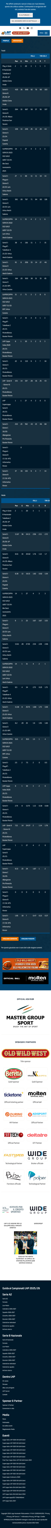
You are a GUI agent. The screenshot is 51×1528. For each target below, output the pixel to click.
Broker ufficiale (37, 1163)
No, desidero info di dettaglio (24, 21)
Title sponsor (25, 1061)
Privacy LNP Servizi (13, 1516)
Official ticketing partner (13, 1102)
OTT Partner (37, 1143)
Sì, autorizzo (24, 15)
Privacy (47, 1513)
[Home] (15, 33)
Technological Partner (13, 1163)
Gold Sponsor (13, 1082)
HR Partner (13, 1122)
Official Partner (37, 1122)
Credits (43, 1516)
